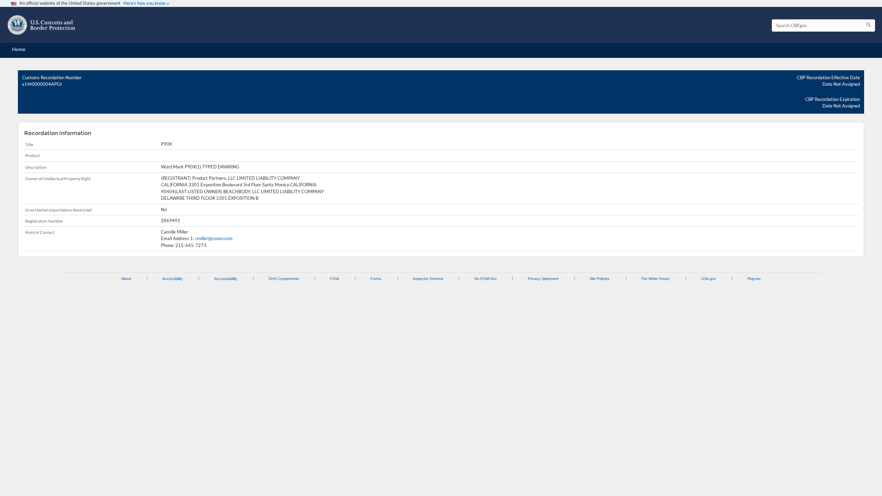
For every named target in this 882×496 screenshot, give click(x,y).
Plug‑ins (754, 279)
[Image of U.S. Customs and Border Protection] (41, 25)
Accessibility (172, 279)
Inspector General (428, 279)
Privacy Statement (543, 279)
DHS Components (284, 279)
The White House (655, 279)
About (126, 279)
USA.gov (708, 279)
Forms (375, 279)
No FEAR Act (485, 279)
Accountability (225, 279)
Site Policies (599, 279)
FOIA (334, 279)
